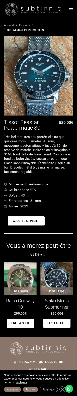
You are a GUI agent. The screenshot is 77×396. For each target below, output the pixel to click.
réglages (21, 382)
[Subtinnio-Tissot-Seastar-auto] (38, 76)
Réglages (49, 389)
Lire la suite (20, 323)
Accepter (12, 389)
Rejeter (30, 389)
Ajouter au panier (26, 221)
